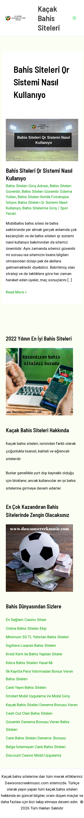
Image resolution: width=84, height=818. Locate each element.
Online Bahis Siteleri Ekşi (26, 628)
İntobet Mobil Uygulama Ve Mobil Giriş (38, 696)
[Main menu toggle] (74, 18)
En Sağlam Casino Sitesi (26, 619)
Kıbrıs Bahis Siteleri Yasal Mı (29, 663)
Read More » (16, 292)
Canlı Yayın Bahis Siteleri (26, 687)
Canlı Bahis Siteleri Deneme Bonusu (36, 738)
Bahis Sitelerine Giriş (39, 208)
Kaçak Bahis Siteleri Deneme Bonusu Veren (42, 705)
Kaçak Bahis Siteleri (49, 18)
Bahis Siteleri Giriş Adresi (27, 186)
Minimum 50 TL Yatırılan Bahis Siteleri (37, 637)
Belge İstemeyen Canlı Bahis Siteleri (36, 747)
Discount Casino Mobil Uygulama (33, 755)
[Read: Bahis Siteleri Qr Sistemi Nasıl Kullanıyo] (42, 139)
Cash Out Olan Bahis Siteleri (29, 713)
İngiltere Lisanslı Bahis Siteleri (31, 645)
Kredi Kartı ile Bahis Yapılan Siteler (34, 654)
